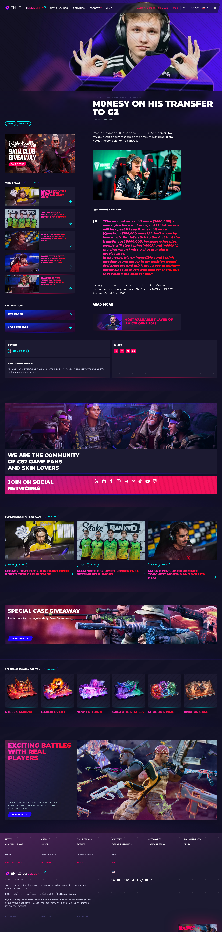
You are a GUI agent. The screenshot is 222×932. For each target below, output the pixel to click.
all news (31, 183)
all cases (51, 669)
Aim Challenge (14, 844)
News (53, 8)
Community (98, 97)
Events (81, 844)
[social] (113, 880)
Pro (114, 862)
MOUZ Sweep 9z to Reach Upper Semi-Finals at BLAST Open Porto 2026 (53, 259)
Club (109, 8)
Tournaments (192, 839)
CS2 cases (15, 314)
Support (195, 8)
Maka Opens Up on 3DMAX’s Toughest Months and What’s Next (54, 238)
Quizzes (117, 839)
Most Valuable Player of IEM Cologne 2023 (148, 321)
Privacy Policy (48, 854)
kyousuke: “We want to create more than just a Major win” (52, 281)
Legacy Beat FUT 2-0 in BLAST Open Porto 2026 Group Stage (53, 194)
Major (45, 844)
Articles (46, 839)
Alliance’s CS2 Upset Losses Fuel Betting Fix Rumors (53, 215)
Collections (84, 839)
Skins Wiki (163, 8)
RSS (114, 854)
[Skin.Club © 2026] (25, 873)
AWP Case (46, 916)
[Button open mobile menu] (215, 8)
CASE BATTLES (18, 326)
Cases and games (146, 8)
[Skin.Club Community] (25, 8)
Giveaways (154, 839)
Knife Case (10, 916)
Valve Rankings (122, 844)
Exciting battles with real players (39, 751)
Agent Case (82, 916)
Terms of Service (86, 854)
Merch (174, 8)
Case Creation (156, 844)
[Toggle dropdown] (69, 8)
